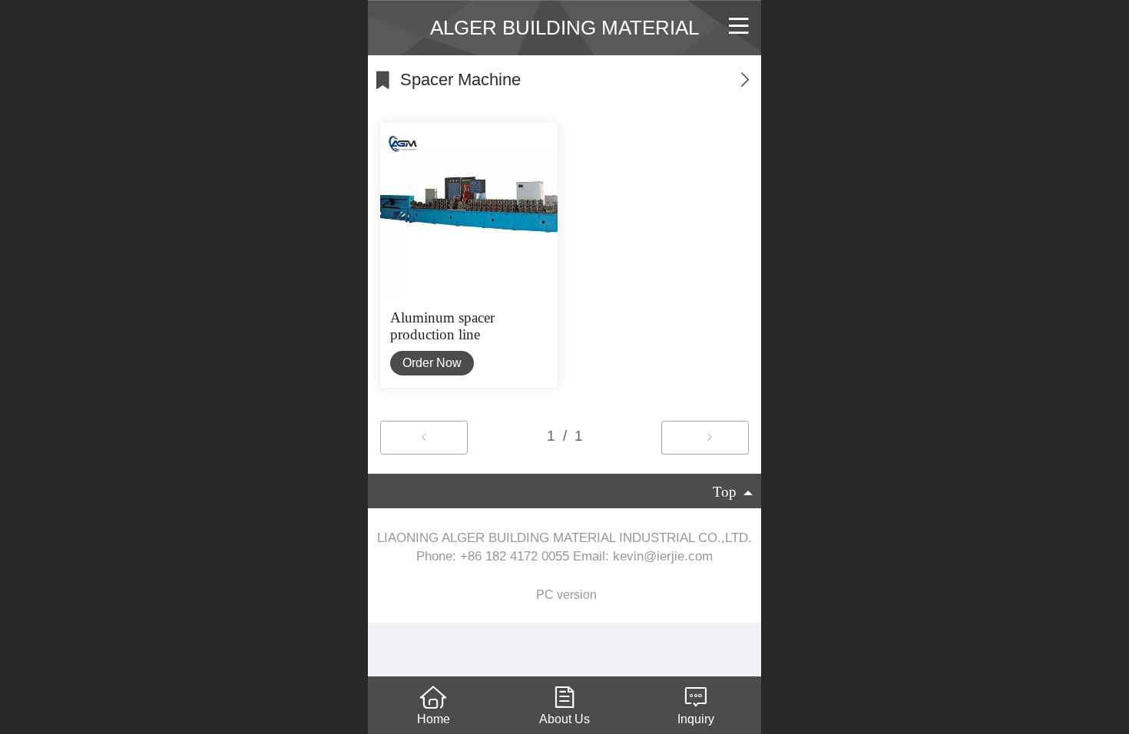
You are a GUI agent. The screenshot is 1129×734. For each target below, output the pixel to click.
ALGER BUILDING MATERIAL (564, 27)
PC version (566, 594)
